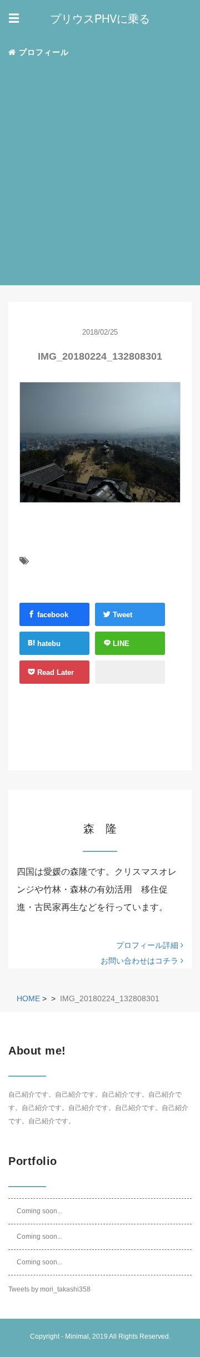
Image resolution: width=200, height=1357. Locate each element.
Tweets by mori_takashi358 (49, 1289)
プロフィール (42, 52)
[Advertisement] (100, 173)
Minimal (77, 1336)
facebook (51, 615)
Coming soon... (39, 1211)
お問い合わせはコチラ (141, 960)
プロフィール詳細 (148, 945)
